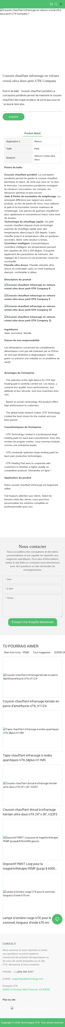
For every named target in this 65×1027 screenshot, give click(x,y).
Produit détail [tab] (32, 133)
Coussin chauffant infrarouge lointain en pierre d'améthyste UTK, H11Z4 (31, 703)
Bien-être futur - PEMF (16, 652)
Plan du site (9, 999)
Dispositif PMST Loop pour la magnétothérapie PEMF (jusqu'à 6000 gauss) (29, 866)
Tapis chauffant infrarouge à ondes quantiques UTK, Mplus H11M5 (27, 758)
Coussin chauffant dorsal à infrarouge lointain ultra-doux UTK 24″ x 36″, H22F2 (30, 812)
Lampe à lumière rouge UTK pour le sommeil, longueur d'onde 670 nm (27, 920)
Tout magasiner (42, 652)
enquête (13, 116)
